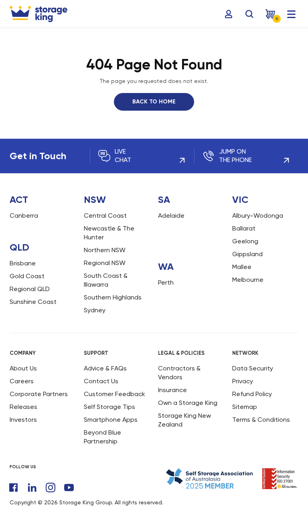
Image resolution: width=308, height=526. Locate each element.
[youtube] (69, 487)
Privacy (242, 381)
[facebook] (13, 487)
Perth (166, 282)
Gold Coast (27, 276)
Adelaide (171, 215)
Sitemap (244, 407)
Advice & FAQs (105, 368)
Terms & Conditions (261, 419)
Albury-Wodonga (257, 215)
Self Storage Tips (109, 407)
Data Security (252, 368)
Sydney (94, 310)
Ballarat (243, 228)
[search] (249, 14)
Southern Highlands (113, 297)
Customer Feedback (114, 394)
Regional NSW (105, 263)
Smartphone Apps (111, 419)
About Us (23, 368)
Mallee (241, 267)
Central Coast (105, 215)
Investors (23, 419)
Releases (23, 407)
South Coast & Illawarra (106, 280)
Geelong (245, 241)
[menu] (291, 14)
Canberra (24, 215)
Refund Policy (252, 394)
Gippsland (247, 254)
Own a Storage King (187, 403)
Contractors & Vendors (179, 372)
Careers (22, 381)
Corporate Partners (39, 394)
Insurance (172, 390)
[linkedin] (32, 487)
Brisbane (23, 263)
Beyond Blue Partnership (102, 437)
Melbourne (247, 279)
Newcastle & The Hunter (109, 233)
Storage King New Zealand (184, 420)
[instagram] (50, 487)
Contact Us (101, 381)
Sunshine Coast (33, 301)
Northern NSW (105, 250)
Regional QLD (30, 289)
